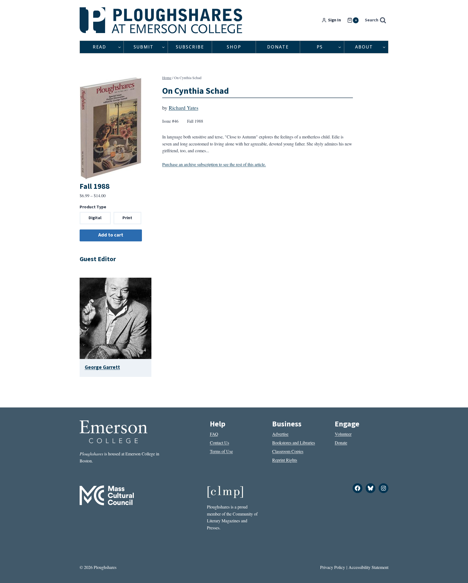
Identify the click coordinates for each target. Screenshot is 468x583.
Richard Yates (183, 107)
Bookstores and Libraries (293, 442)
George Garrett (102, 367)
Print (127, 218)
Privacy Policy (332, 567)
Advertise (280, 434)
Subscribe (190, 47)
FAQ (214, 434)
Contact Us (219, 442)
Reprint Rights (284, 460)
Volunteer (343, 434)
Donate (278, 47)
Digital (95, 218)
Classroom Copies (287, 451)
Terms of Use (221, 451)
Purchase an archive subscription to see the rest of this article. (214, 164)
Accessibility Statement (368, 567)
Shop (234, 47)
